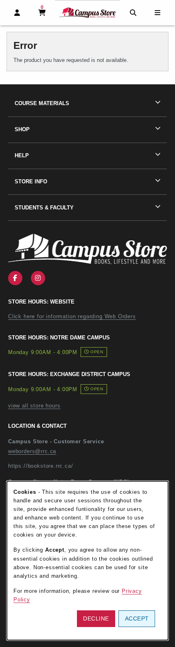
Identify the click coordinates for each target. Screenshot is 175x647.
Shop (22, 129)
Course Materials (42, 103)
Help (22, 155)
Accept (137, 618)
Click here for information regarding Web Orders (72, 316)
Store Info (31, 181)
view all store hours (34, 406)
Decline (96, 618)
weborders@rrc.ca (32, 451)
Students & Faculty (44, 208)
